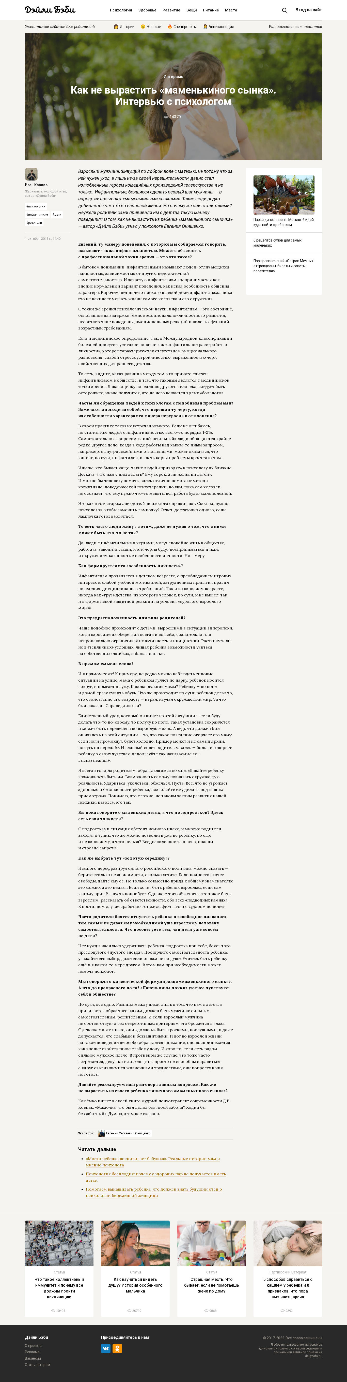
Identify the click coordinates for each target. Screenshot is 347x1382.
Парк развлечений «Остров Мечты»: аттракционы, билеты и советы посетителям (284, 266)
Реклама (32, 1352)
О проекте (33, 1346)
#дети (57, 214)
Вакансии (33, 1358)
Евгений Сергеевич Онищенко (128, 1133)
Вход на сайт (308, 10)
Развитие (171, 10)
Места (231, 10)
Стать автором (37, 1365)
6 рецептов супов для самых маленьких (278, 242)
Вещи (191, 10)
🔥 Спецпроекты (182, 26)
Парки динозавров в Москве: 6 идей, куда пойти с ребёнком (284, 222)
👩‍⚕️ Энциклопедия (218, 26)
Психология (121, 10)
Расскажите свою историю (295, 26)
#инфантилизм (37, 214)
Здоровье (147, 10)
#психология (35, 206)
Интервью (173, 76)
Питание (211, 10)
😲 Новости (150, 26)
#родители (34, 222)
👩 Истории (124, 26)
